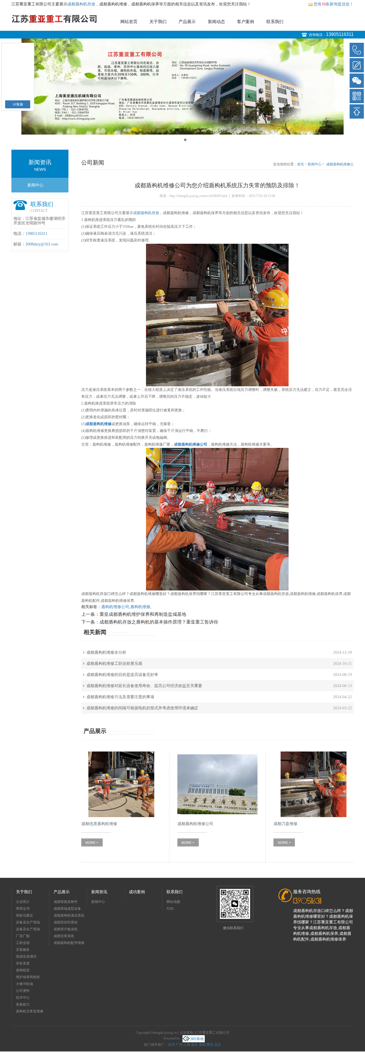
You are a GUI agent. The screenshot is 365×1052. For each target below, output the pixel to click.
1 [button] (180, 140)
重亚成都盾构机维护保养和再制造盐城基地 (143, 614)
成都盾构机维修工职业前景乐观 (114, 663)
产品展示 (187, 21)
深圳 (171, 1045)
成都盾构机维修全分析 (106, 652)
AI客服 (18, 104)
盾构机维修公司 (115, 607)
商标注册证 (24, 915)
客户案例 (245, 21)
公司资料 (23, 991)
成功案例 (137, 892)
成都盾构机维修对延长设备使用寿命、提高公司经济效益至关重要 (144, 686)
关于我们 (158, 21)
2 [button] (185, 140)
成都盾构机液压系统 (69, 915)
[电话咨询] (357, 50)
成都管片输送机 (66, 929)
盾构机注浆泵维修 (29, 1011)
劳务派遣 (23, 963)
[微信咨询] (357, 81)
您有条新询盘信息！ (334, 4)
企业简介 (23, 902)
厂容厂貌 (23, 936)
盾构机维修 (140, 607)
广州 (179, 1045)
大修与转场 (24, 984)
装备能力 (23, 1004)
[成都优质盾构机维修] (121, 784)
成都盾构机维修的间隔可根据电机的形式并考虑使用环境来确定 (142, 708)
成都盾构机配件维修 (69, 943)
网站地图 (173, 902)
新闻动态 (216, 21)
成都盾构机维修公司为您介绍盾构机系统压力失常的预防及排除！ (340, 164)
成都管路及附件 (66, 902)
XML (170, 909)
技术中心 (23, 998)
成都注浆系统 (64, 936)
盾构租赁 (23, 970)
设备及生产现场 (28, 922)
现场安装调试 (26, 956)
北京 (217, 1045)
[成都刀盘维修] (313, 784)
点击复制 (186, 1033)
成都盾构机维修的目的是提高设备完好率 (122, 675)
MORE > (91, 843)
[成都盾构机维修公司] (217, 784)
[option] (182, 86)
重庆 (209, 1045)
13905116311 (340, 34)
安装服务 (23, 950)
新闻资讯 (99, 892)
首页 (300, 164)
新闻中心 (35, 185)
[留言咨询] (357, 65)
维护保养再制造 (28, 977)
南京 (194, 1045)
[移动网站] (357, 96)
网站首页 (128, 21)
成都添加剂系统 (66, 922)
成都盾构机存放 (81, 4)
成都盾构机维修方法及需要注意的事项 (120, 697)
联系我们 (274, 21)
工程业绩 (23, 943)
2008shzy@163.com (41, 244)
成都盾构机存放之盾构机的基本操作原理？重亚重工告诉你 (159, 622)
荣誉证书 (23, 909)
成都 (202, 1045)
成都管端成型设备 (67, 909)
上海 (186, 1045)
